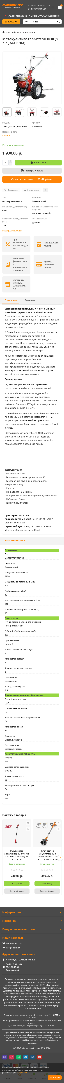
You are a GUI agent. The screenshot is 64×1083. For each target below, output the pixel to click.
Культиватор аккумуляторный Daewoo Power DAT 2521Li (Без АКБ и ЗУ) (47, 855)
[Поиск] (58, 21)
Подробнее (22, 1072)
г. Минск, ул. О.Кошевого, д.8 (20, 959)
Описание (11, 300)
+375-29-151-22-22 (40, 5)
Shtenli (6, 135)
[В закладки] (28, 823)
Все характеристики (12, 230)
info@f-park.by (38, 8)
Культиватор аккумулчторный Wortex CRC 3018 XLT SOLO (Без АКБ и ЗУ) (16, 855)
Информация (11, 912)
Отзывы (30, 300)
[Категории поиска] (26, 21)
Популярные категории (18, 929)
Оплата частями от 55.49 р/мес (32, 179)
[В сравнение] (28, 829)
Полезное (9, 920)
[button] (4, 858)
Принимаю (55, 1077)
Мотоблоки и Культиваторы (22, 32)
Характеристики (15, 540)
